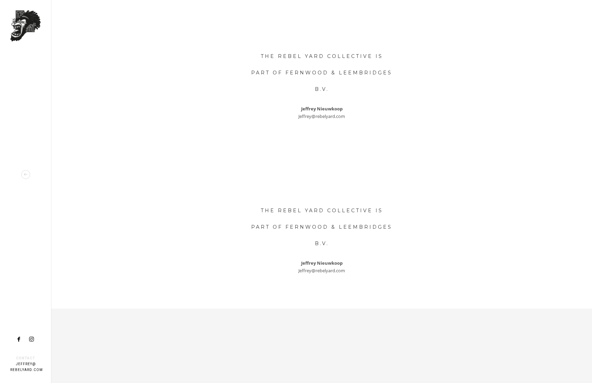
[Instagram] (31, 339)
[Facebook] (19, 339)
